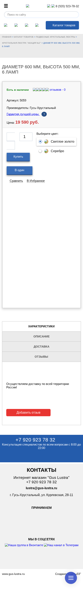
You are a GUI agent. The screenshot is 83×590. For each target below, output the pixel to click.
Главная (6, 37)
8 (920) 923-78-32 (67, 6)
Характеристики (41, 326)
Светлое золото (62, 141)
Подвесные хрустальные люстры (55, 37)
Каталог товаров (64, 25)
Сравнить (16, 180)
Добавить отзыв (28, 412)
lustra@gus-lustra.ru (41, 488)
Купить (18, 156)
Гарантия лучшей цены (26, 114)
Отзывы (41, 356)
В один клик (19, 171)
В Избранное (36, 180)
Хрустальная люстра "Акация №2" (21, 43)
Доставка (41, 346)
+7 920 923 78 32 (35, 439)
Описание (41, 336)
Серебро (57, 151)
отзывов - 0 (57, 89)
